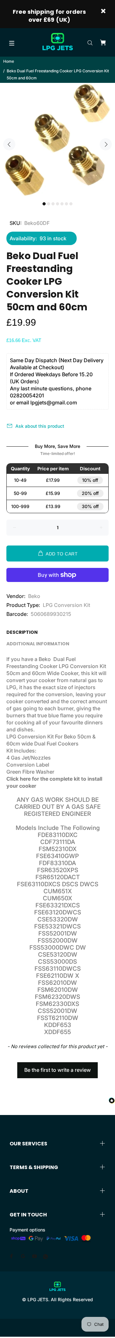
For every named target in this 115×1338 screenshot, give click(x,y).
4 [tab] (57, 203)
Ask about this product (39, 426)
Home (8, 61)
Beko (34, 596)
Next (106, 144)
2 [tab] (48, 203)
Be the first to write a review (57, 1070)
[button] (57, 1067)
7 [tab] (71, 203)
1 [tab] (44, 203)
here (25, 779)
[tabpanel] (57, 140)
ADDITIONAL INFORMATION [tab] (37, 644)
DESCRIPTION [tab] (22, 632)
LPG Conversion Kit (66, 605)
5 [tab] (62, 203)
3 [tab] (53, 203)
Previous (9, 144)
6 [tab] (66, 203)
